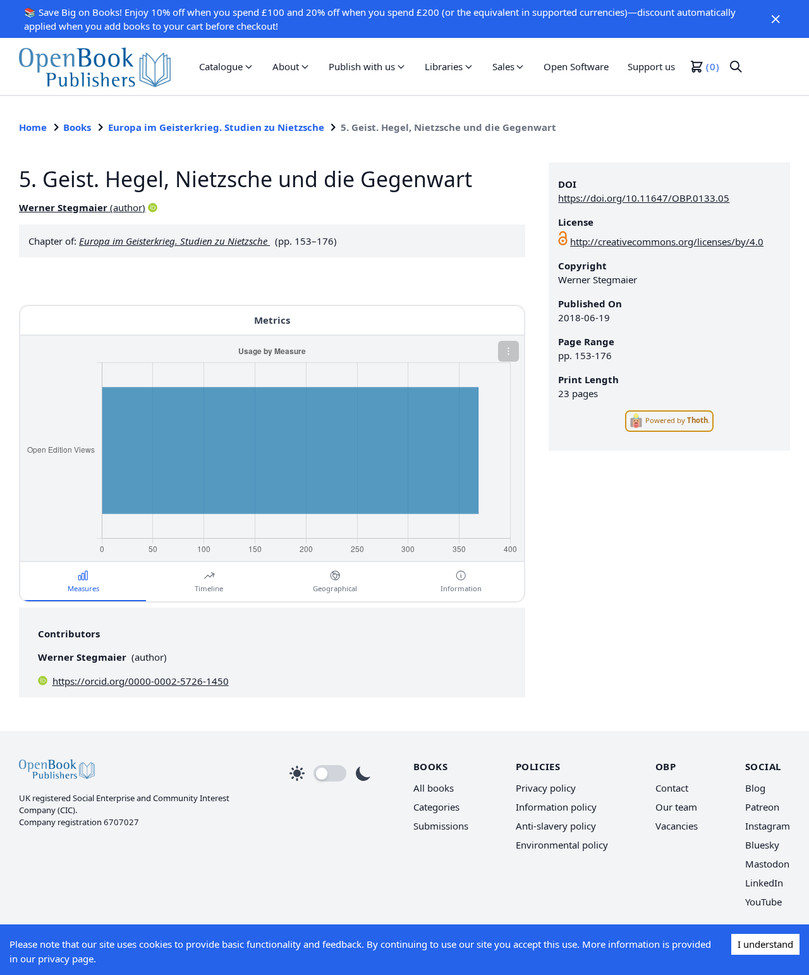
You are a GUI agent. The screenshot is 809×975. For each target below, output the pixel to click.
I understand (765, 944)
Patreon (762, 806)
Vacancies (676, 825)
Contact (671, 788)
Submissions (440, 825)
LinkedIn (764, 882)
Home (33, 127)
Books (77, 127)
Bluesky (762, 844)
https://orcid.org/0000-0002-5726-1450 (140, 681)
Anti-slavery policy (556, 825)
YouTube (763, 901)
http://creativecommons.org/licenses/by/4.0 (666, 241)
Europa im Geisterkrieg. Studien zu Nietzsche (216, 127)
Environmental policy (562, 844)
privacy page (66, 958)
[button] (776, 18)
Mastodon (767, 863)
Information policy (556, 806)
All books (433, 788)
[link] (95, 66)
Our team (676, 806)
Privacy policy (546, 788)
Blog (755, 788)
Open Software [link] (576, 66)
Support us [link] (651, 66)
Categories (436, 806)
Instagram (767, 825)
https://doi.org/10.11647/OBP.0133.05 (643, 198)
